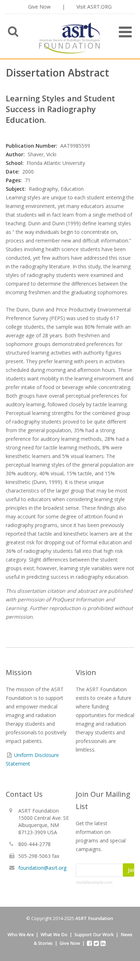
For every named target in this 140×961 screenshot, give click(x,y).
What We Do (54, 935)
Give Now (39, 6)
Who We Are (21, 935)
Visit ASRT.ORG (94, 6)
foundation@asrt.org (42, 867)
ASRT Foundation (94, 918)
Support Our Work (94, 935)
